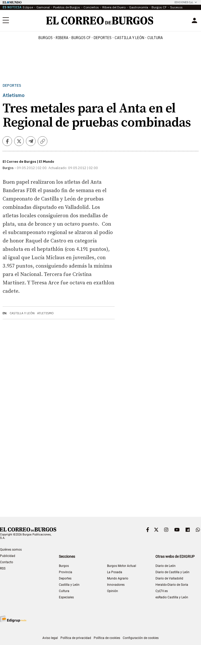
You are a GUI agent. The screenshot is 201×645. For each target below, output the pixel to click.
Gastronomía (138, 7)
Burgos (45, 37)
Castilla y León (129, 37)
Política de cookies (107, 638)
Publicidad (7, 556)
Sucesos (176, 7)
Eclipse (28, 7)
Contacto (6, 562)
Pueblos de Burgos (66, 7)
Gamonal (43, 7)
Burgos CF (159, 7)
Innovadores (116, 585)
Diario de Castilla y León (172, 572)
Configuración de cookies (141, 638)
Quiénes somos (11, 549)
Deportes (12, 85)
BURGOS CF (81, 37)
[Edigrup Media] (13, 619)
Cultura (155, 37)
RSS (2, 568)
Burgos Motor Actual (121, 566)
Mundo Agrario (117, 578)
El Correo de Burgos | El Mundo (28, 161)
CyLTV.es (161, 591)
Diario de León (165, 566)
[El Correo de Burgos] (99, 21)
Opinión (112, 591)
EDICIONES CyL (184, 2)
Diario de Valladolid (169, 578)
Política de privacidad (75, 638)
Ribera (62, 37)
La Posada (114, 572)
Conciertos (91, 7)
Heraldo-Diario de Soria (171, 585)
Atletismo (45, 313)
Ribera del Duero (114, 7)
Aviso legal (50, 638)
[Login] (194, 20)
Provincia (65, 572)
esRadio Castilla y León (171, 597)
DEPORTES (102, 37)
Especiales (66, 597)
